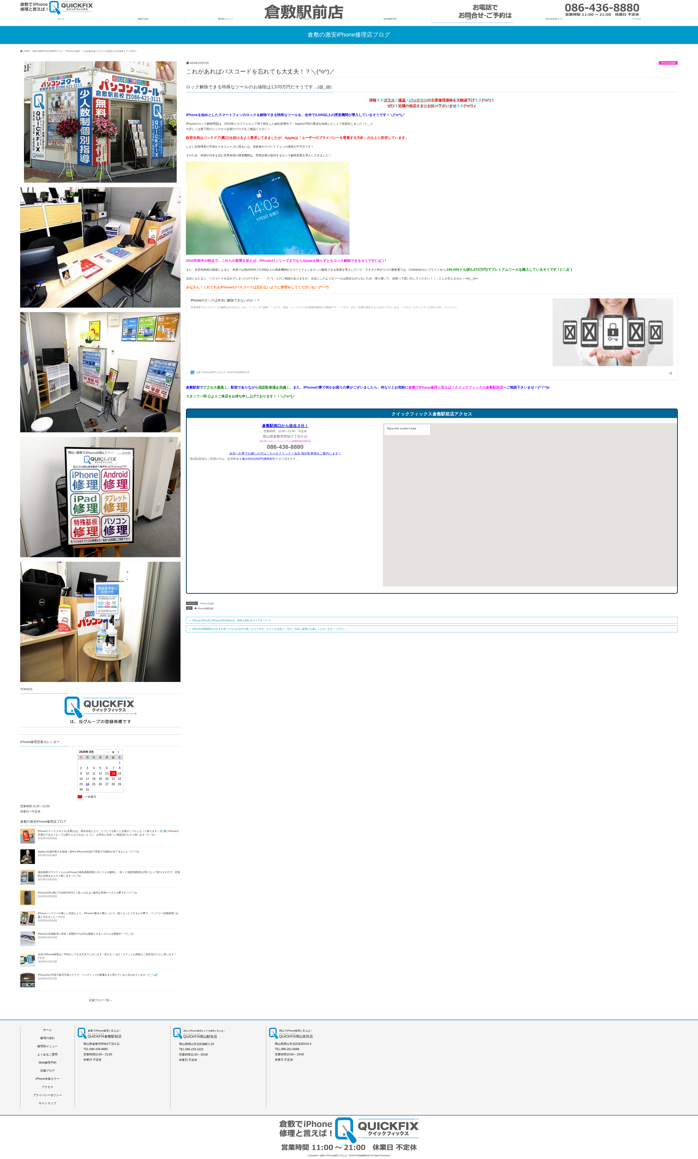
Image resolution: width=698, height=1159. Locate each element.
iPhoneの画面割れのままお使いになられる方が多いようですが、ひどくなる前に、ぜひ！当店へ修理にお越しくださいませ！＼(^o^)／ (269, 628)
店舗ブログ (47, 1070)
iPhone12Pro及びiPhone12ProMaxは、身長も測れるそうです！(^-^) (231, 620)
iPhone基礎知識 (205, 608)
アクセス (47, 1086)
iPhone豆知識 (668, 63)
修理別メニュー (47, 1046)
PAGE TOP (680, 1121)
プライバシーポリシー (47, 1095)
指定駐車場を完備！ (274, 387)
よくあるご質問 (47, 1054)
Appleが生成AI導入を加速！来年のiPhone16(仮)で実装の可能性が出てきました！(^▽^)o (88, 851)
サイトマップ (47, 1103)
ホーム (47, 1029)
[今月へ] (113, 752)
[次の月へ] (120, 752)
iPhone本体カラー (47, 1078)
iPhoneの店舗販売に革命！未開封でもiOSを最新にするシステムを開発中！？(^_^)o (86, 933)
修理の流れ (47, 1038)
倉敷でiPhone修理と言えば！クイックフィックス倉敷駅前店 (455, 387)
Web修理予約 (47, 1062)
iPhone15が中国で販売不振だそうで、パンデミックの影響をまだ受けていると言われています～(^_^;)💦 (98, 974)
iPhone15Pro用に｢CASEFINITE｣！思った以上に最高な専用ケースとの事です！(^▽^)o (87, 892)
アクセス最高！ (215, 387)
